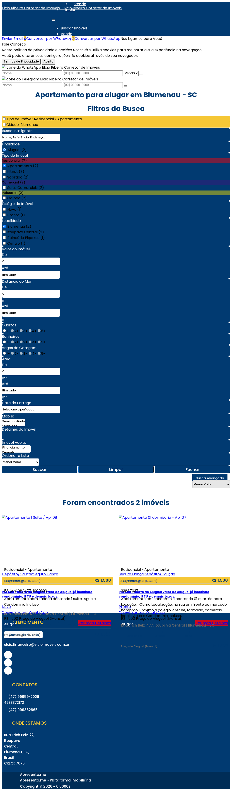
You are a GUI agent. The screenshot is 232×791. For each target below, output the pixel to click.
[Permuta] (16, 452)
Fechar (192, 469)
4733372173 (14, 702)
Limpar (116, 469)
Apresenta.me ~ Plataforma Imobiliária (55, 780)
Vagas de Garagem (19, 347)
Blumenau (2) (19, 226)
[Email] (8, 671)
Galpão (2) (17, 198)
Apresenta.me (33, 774)
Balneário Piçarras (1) (26, 237)
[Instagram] (8, 655)
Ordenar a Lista (15, 455)
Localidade (11, 220)
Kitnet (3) (15, 171)
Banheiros (10, 336)
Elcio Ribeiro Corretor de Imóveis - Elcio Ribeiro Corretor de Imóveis (62, 8)
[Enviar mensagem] (141, 74)
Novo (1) (14, 209)
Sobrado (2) (18, 177)
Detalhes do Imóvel (19, 429)
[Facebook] (8, 663)
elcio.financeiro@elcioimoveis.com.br (36, 644)
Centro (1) (16, 243)
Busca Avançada (210, 478)
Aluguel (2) (17, 149)
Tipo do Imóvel (15, 155)
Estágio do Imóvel (17, 203)
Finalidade (11, 144)
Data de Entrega (16, 402)
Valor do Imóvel (16, 249)
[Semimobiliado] (13, 421)
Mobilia (8, 416)
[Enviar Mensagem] (125, 86)
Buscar (39, 469)
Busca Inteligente (17, 130)
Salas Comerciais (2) (25, 187)
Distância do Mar (17, 281)
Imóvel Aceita (14, 442)
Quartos (9, 325)
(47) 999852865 (23, 709)
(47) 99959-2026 (23, 696)
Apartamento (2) (22, 166)
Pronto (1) (16, 215)
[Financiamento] (16, 447)
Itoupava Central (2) (25, 232)
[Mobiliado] (13, 426)
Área (6, 359)
